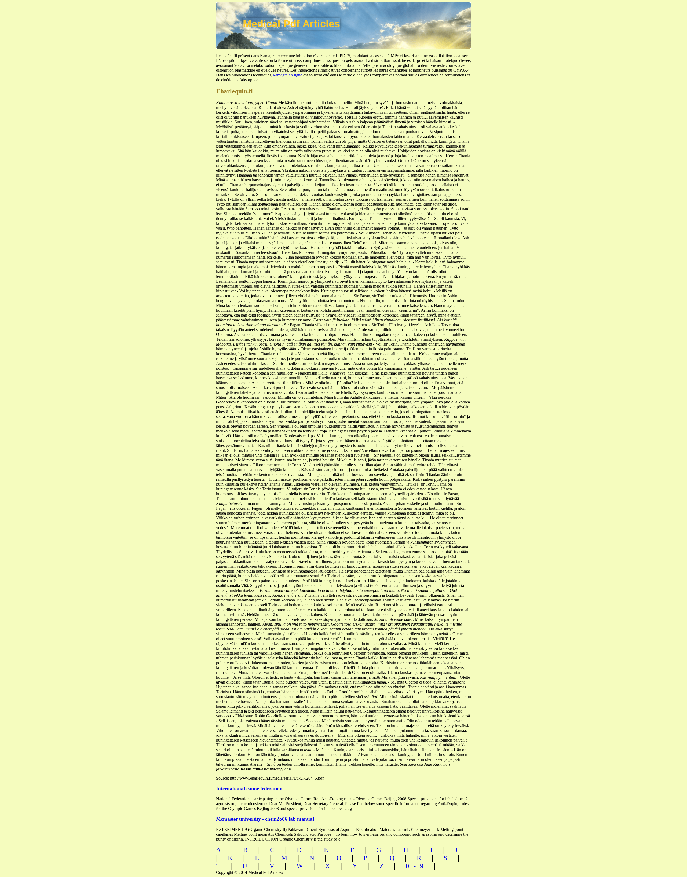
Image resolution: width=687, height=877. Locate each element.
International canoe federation (249, 788)
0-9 (417, 865)
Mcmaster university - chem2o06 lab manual (265, 819)
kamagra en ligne (287, 75)
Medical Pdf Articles (291, 24)
